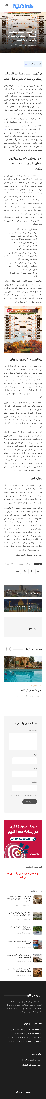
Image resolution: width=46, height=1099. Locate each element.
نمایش (27, 64)
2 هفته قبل (27, 905)
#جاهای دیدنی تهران (33, 1030)
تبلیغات (28, 1092)
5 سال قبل (27, 45)
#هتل (37, 1042)
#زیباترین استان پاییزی (24, 564)
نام (35, 755)
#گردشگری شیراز (15, 1042)
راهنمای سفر (29, 603)
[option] (23, 676)
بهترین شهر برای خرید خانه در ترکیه (27, 592)
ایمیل (34, 768)
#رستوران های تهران (23, 1038)
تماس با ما (19, 1092)
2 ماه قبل (28, 919)
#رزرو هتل (36, 1038)
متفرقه (36, 590)
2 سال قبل (32, 696)
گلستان (27, 27)
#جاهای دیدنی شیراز (18, 1030)
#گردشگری (10, 564)
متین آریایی (39, 696)
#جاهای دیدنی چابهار (33, 1034)
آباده (41, 685)
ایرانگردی (33, 27)
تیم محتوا (33, 45)
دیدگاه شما (33, 730)
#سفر (11, 1038)
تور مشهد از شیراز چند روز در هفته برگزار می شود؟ (20, 607)
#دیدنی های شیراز (18, 1034)
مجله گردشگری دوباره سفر (31, 1059)
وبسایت (34, 782)
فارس (30, 685)
